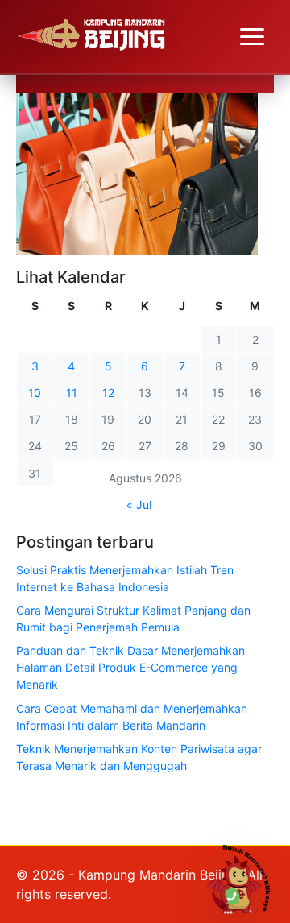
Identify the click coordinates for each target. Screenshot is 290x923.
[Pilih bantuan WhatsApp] (244, 877)
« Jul (138, 504)
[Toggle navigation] (252, 37)
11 (71, 392)
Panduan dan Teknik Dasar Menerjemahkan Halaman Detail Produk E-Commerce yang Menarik (130, 667)
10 (34, 392)
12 (108, 392)
